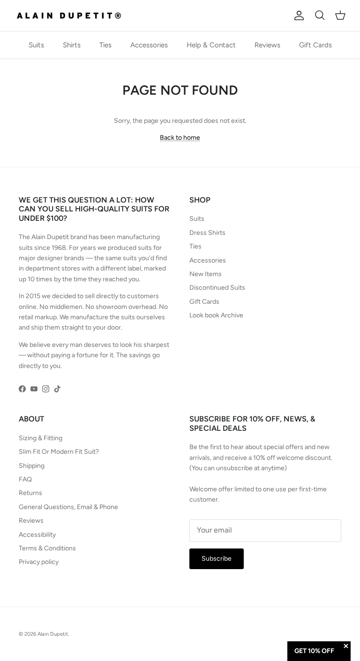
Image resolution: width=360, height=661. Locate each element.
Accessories (149, 45)
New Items (205, 274)
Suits (36, 45)
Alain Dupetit (53, 634)
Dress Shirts (207, 233)
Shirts (72, 45)
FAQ (25, 479)
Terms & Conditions (47, 548)
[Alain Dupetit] (71, 15)
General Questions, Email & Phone (68, 507)
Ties (105, 45)
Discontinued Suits (217, 288)
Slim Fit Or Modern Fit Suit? (59, 452)
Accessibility (37, 535)
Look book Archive (216, 315)
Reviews (267, 45)
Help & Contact (211, 45)
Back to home (180, 138)
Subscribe (217, 559)
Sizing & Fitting (40, 438)
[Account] (297, 15)
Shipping (32, 466)
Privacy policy (39, 562)
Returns (30, 493)
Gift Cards (315, 45)
